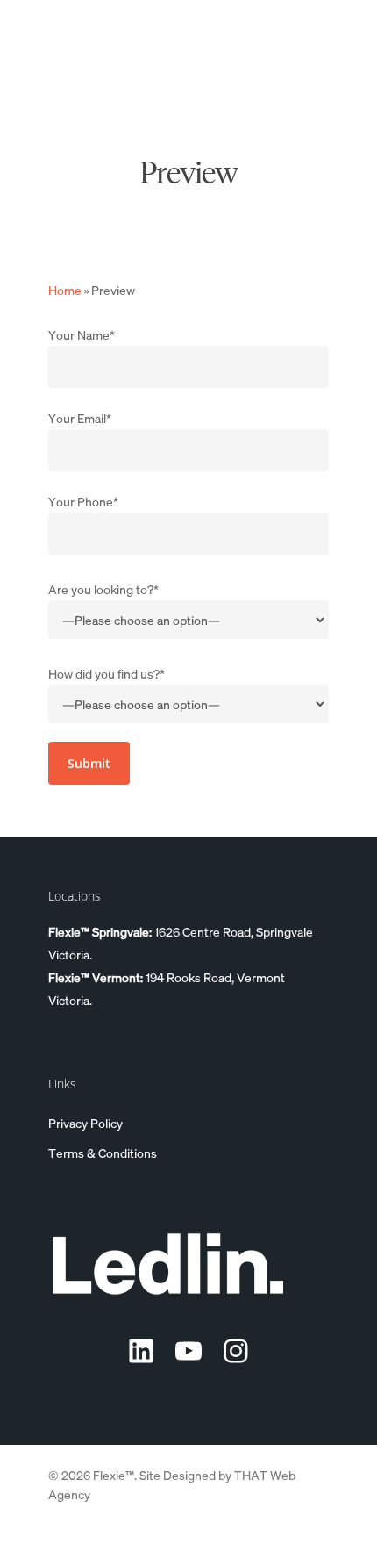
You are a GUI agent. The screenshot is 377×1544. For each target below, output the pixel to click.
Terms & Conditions (102, 1152)
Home (65, 290)
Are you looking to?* (103, 589)
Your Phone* (83, 501)
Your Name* (81, 334)
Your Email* (79, 418)
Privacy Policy (85, 1123)
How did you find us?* (106, 673)
